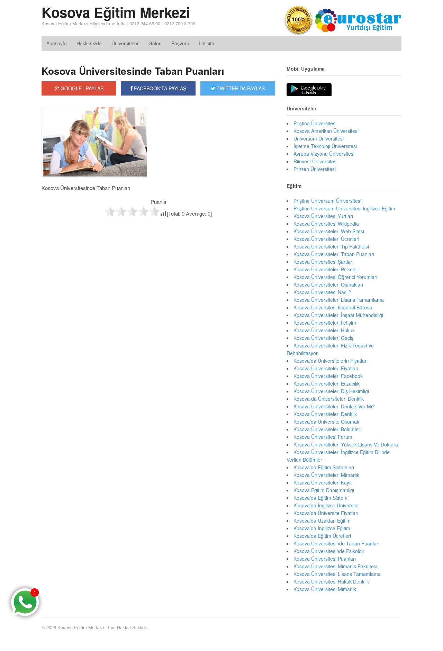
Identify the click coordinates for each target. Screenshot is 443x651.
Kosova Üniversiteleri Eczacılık (326, 383)
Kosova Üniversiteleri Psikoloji (326, 269)
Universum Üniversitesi (318, 138)
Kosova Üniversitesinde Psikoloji (328, 551)
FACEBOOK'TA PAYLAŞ (159, 88)
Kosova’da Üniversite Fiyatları (325, 512)
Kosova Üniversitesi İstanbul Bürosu (332, 307)
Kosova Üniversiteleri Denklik (325, 413)
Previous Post (158, 231)
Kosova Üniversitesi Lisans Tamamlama (337, 573)
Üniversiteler (125, 43)
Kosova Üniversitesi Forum (322, 436)
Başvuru (180, 43)
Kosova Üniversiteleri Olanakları (328, 284)
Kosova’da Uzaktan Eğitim (322, 520)
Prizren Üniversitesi (314, 168)
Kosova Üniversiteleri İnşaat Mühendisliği (338, 314)
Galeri (155, 43)
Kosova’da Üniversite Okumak (326, 421)
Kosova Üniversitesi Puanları (324, 558)
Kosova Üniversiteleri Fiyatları (325, 368)
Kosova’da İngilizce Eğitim (321, 528)
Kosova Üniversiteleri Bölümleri (327, 429)
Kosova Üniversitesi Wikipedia (326, 223)
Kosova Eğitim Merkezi (116, 12)
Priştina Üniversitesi (314, 123)
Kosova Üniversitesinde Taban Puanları (133, 71)
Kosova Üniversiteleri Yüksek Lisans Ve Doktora (345, 444)
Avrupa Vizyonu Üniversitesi (323, 153)
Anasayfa (56, 43)
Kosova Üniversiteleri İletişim (324, 322)
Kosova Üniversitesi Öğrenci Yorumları (335, 276)
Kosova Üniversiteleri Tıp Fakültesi (331, 246)
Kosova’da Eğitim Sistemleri (323, 467)
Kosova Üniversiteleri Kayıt (322, 482)
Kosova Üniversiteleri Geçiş (323, 337)
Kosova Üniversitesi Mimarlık (324, 589)
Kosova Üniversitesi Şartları (323, 261)
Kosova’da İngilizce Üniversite (326, 505)
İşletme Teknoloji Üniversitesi (325, 146)
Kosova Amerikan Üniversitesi (326, 130)
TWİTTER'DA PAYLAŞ (240, 88)
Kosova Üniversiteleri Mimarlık (326, 474)
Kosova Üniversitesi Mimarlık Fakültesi (335, 566)
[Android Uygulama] (309, 90)
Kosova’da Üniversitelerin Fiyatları (330, 360)
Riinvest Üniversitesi (315, 161)
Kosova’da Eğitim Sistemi (321, 497)
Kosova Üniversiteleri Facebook (328, 375)
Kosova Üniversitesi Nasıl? (322, 292)
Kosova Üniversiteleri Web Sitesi (328, 231)
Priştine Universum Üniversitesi (327, 200)
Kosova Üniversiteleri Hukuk (324, 330)
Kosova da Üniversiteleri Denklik (328, 398)
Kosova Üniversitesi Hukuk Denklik (331, 581)
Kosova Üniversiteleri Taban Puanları (333, 254)
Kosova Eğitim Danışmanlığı (323, 490)
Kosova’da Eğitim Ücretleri (322, 535)
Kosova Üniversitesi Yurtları (323, 216)
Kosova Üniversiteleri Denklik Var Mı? (334, 406)
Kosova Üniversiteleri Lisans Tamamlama (338, 299)
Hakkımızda (89, 43)
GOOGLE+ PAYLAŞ (81, 88)
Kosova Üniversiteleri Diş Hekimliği (331, 391)
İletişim (206, 43)
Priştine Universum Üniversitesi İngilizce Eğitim (344, 208)
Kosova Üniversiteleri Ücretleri (326, 238)
